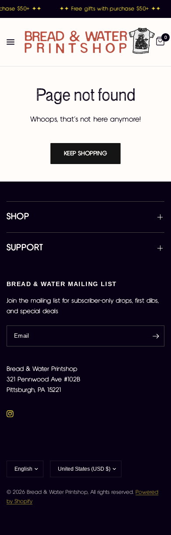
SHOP (18, 217)
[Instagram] (16, 413)
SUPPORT (25, 248)
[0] (158, 42)
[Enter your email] (155, 335)
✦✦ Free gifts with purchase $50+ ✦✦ (109, 9)
